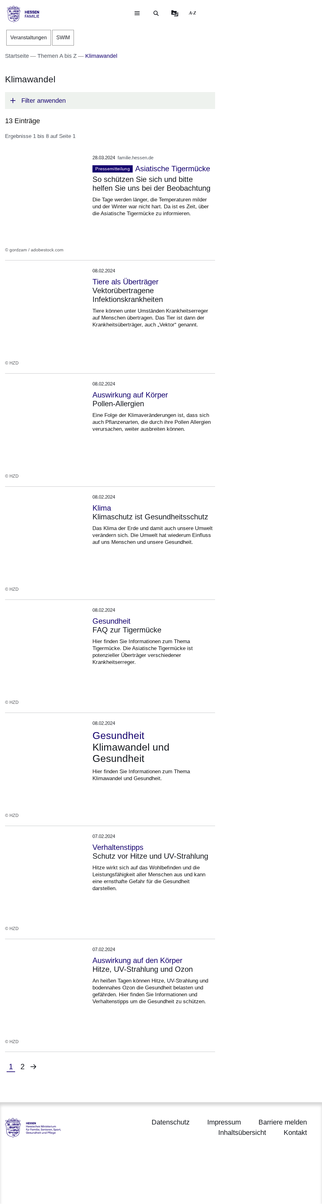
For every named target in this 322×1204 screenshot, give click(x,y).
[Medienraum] (175, 13)
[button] (110, 100)
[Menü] (137, 13)
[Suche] (156, 13)
